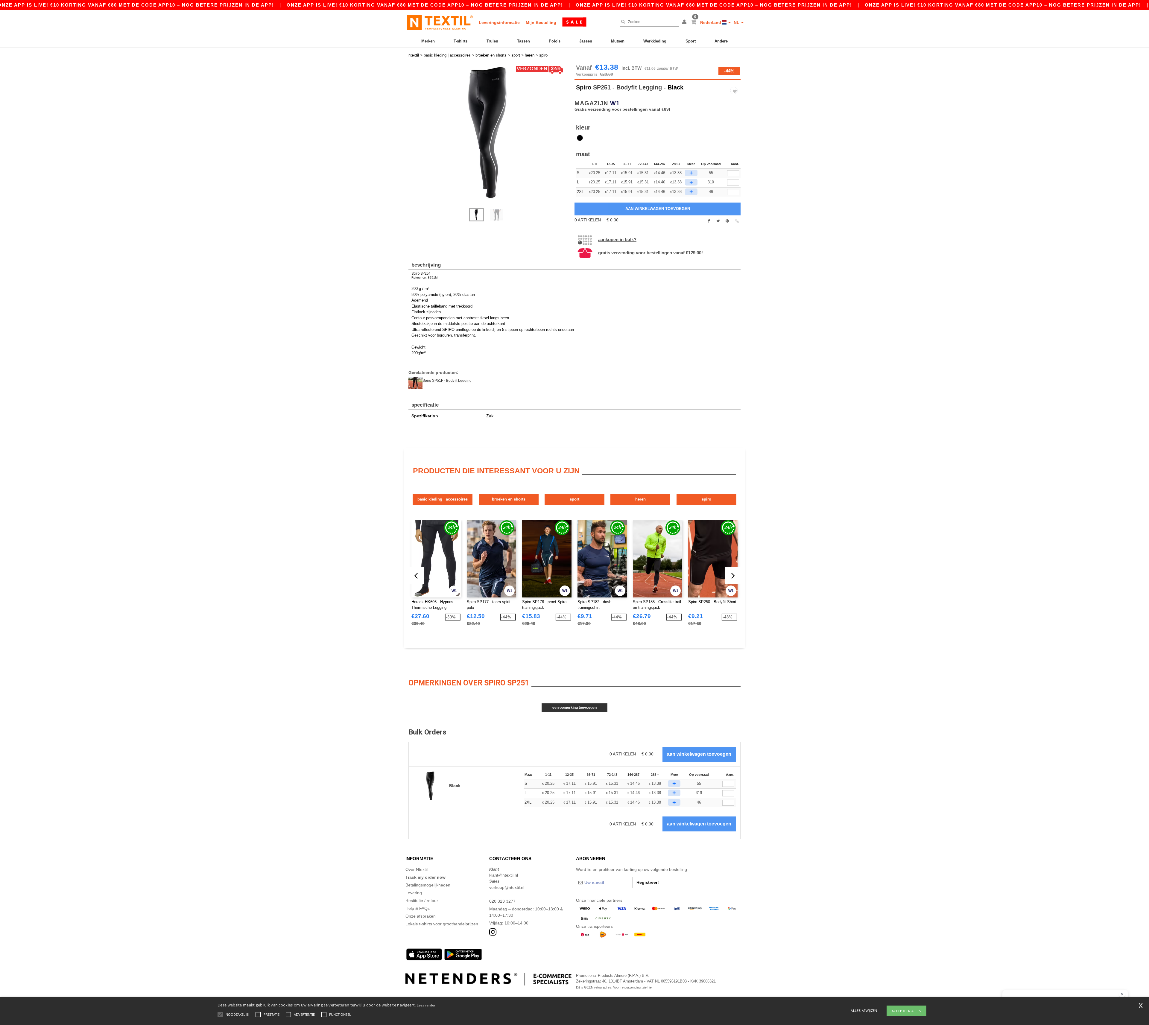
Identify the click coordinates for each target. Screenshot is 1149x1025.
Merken (428, 41)
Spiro (583, 87)
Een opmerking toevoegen (574, 707)
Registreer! (647, 882)
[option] (489, 133)
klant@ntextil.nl (503, 875)
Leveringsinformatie (499, 22)
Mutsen (617, 41)
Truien (492, 41)
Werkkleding (654, 41)
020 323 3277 (502, 901)
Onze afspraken (420, 916)
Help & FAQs (417, 908)
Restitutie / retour (421, 900)
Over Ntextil (416, 869)
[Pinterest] (727, 221)
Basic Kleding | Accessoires (442, 499)
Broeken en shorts (508, 499)
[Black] (580, 138)
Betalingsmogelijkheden (427, 885)
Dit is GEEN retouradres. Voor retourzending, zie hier (614, 987)
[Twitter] (718, 221)
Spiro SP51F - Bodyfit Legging (447, 380)
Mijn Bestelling (541, 22)
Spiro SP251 (421, 273)
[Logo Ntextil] (440, 22)
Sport (691, 41)
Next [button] (412, 139)
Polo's (554, 41)
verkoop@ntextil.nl (506, 887)
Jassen (585, 41)
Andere (721, 41)
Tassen (523, 41)
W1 (615, 103)
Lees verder (426, 1005)
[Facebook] (708, 221)
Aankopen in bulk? (617, 239)
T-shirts (460, 41)
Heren (640, 499)
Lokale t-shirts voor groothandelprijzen (441, 923)
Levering (413, 892)
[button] (685, 22)
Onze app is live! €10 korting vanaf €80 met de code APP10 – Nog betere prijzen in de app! (425, 4)
